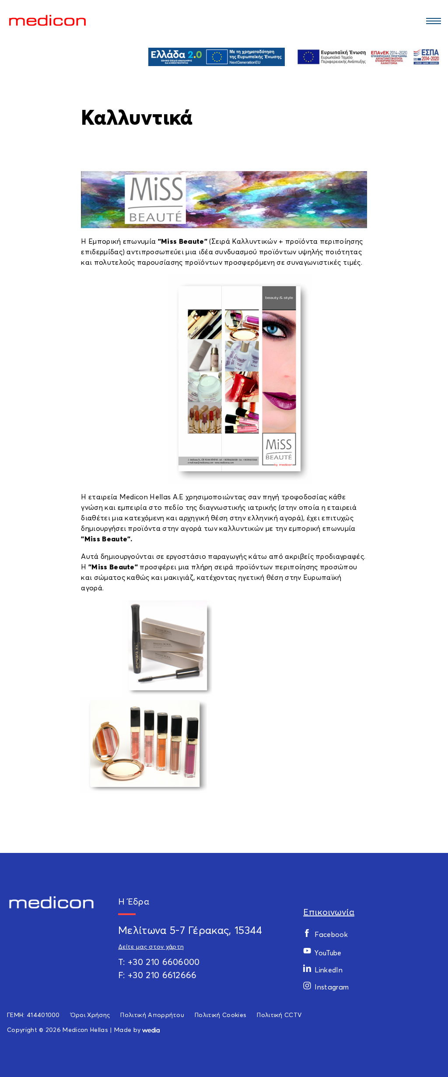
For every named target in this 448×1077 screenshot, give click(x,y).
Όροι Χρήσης (90, 1014)
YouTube (328, 952)
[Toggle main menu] (432, 20)
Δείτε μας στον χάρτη (151, 946)
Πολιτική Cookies (220, 1014)
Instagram (332, 986)
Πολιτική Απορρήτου (152, 1014)
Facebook (331, 934)
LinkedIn (329, 969)
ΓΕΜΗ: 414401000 (33, 1014)
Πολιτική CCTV (279, 1014)
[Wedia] (151, 1029)
